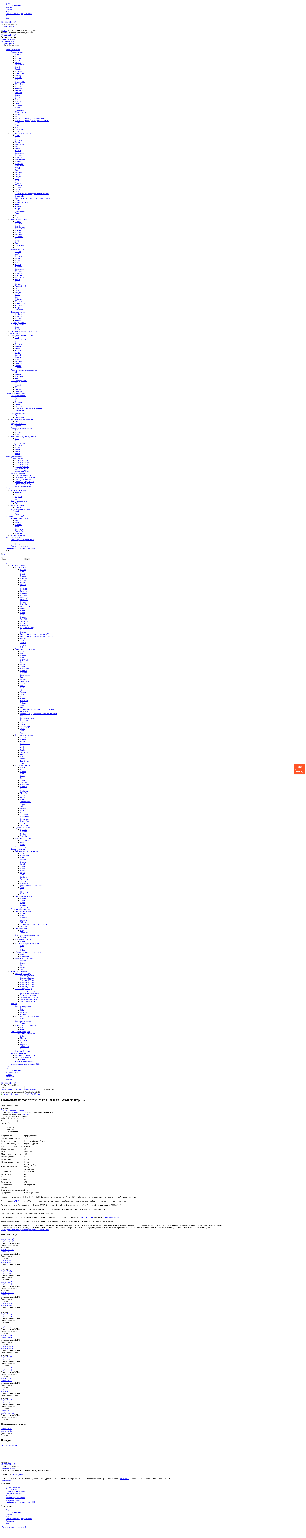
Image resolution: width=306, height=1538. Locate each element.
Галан (17, 243)
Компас (18, 114)
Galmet (18, 151)
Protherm (18, 93)
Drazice (18, 346)
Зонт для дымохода (23, 479)
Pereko (18, 170)
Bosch (17, 138)
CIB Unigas (19, 325)
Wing (17, 415)
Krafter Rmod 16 (7, 1346)
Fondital (18, 69)
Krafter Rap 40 (6, 1282)
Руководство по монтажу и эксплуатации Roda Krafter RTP (25, 1230)
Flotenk (18, 522)
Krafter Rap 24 (6, 1325)
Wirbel (17, 189)
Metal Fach (19, 277)
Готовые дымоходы (18, 458)
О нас (8, 3)
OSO (17, 378)
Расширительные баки (20, 542)
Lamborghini (20, 82)
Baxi (17, 56)
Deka (17, 520)
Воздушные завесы (18, 424)
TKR (17, 179)
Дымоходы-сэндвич (14, 456)
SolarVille (19, 103)
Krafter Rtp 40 (6, 1400)
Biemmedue (19, 432)
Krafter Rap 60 (6, 1336)
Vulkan (18, 187)
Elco (17, 327)
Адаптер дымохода (23, 475)
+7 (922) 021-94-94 (8, 22)
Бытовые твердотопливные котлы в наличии (33, 198)
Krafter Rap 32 (6, 1389)
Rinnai (17, 97)
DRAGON (19, 144)
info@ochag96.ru (7, 26)
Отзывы (9, 9)
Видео (8, 12)
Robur (17, 434)
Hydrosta (18, 71)
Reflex (17, 544)
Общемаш (19, 204)
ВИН (17, 241)
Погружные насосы (19, 490)
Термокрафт (20, 211)
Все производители (9, 1445)
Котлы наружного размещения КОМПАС (32, 121)
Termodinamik (20, 286)
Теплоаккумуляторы (19, 381)
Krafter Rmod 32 (7, 1250)
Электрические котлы (19, 219)
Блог (8, 18)
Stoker (17, 174)
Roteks (18, 284)
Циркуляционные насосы (21, 510)
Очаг (17, 125)
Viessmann (19, 110)
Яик (17, 217)
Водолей (18, 497)
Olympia (18, 88)
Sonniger (18, 404)
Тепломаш (19, 411)
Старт (17, 209)
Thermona (19, 106)
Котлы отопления (13, 50)
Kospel (18, 230)
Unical (17, 108)
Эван (17, 215)
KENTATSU (20, 228)
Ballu (17, 400)
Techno (18, 421)
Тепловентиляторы (18, 396)
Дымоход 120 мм (22, 462)
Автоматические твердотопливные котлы (32, 194)
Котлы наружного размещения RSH (30, 118)
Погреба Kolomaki (18, 535)
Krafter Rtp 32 (6, 1303)
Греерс (18, 398)
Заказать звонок (7, 41)
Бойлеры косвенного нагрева (22, 336)
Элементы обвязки (13, 538)
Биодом (18, 293)
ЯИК (17, 131)
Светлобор (19, 305)
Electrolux (19, 376)
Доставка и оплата (13, 5)
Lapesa (18, 357)
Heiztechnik (19, 153)
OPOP (17, 168)
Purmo (17, 452)
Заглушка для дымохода (25, 477)
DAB (17, 512)
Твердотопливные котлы (21, 134)
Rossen (18, 101)
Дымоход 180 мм (22, 469)
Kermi (17, 447)
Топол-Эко (19, 531)
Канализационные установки (23, 501)
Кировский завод (22, 112)
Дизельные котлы (18, 312)
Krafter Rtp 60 (6, 1357)
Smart (17, 454)
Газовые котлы (17, 52)
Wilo (17, 495)
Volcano (18, 406)
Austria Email (20, 340)
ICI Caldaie (19, 73)
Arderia (18, 54)
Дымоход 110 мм (22, 460)
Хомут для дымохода (23, 486)
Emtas (17, 260)
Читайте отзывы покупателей (14, 1527)
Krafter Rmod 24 (7, 1239)
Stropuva (18, 176)
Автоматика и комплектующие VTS (30, 409)
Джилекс (19, 499)
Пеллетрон (19, 301)
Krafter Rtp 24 (6, 1271)
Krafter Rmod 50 (7, 1260)
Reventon (19, 402)
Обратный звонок (8, 39)
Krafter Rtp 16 (6, 1429)
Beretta (18, 58)
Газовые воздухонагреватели (22, 428)
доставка (14, 1112)
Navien (18, 86)
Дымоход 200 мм (22, 471)
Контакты (10, 16)
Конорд (18, 116)
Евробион (19, 529)
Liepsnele (19, 164)
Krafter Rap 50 (6, 1368)
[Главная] (4, 31)
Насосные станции (18, 505)
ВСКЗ (17, 295)
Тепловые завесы (18, 413)
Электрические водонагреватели (24, 370)
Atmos (17, 136)
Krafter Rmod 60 (7, 1411)
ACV (17, 254)
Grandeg (18, 267)
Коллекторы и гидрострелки (22, 540)
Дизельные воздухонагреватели (23, 437)
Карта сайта (6, 1481)
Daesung (18, 63)
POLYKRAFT (21, 91)
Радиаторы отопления (19, 443)
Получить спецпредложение (12, 1110)
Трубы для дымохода (23, 484)
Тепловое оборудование (15, 394)
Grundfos (18, 492)
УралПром (19, 245)
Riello (17, 95)
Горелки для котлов (18, 323)
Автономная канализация (21, 518)
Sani (17, 527)
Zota (17, 192)
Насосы (9, 488)
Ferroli (17, 67)
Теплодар (19, 310)
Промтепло (20, 303)
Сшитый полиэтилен (19, 546)
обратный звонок (112, 1217)
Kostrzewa (19, 275)
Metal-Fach (19, 166)
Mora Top (19, 84)
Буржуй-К (19, 196)
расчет (26, 1114)
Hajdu (17, 353)
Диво (17, 200)
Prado (17, 449)
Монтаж (9, 7)
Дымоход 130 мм (22, 464)
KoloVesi (18, 525)
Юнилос (18, 533)
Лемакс (18, 123)
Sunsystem (19, 363)
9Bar (17, 372)
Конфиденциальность (14, 1072)
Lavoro (18, 161)
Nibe (17, 359)
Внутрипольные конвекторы (22, 419)
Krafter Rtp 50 (6, 1379)
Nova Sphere (18, 1475)
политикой (124, 1479)
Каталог (9, 563)
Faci (17, 146)
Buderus (18, 60)
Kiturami (18, 80)
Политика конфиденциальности (19, 14)
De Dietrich (19, 65)
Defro (17, 142)
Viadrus (18, 183)
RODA (16, 1201)
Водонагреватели (13, 333)
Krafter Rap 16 (6, 1314)
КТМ (17, 297)
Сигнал (18, 127)
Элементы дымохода (19, 473)
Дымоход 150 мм (22, 467)
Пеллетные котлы (18, 250)
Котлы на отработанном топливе (24, 331)
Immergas (19, 75)
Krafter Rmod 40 (7, 1293)
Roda (17, 99)
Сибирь (18, 207)
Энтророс (19, 129)
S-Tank (18, 389)
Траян (17, 213)
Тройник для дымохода (24, 482)
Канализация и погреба (15, 516)
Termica (18, 366)
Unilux (18, 181)
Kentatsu (18, 78)
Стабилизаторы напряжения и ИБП (20, 548)
